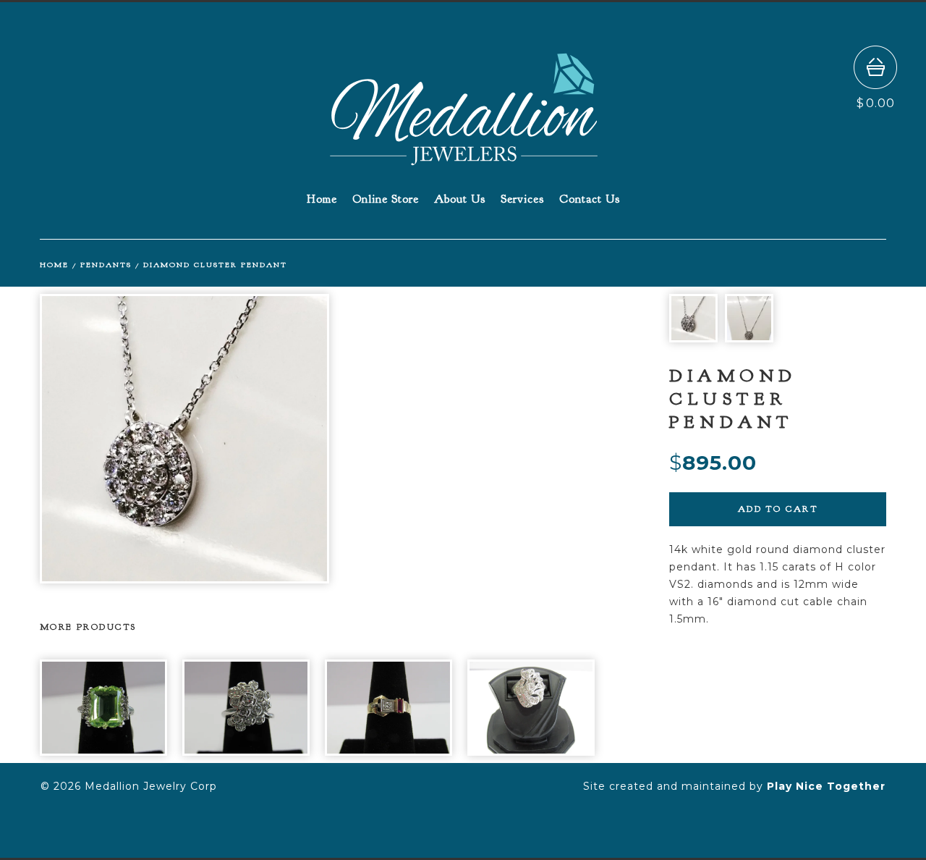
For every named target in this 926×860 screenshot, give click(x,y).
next (457, 438)
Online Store (385, 199)
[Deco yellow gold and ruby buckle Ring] (388, 707)
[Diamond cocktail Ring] (246, 707)
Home (322, 199)
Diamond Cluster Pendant (215, 264)
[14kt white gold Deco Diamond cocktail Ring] (531, 707)
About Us (459, 199)
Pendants (106, 264)
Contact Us (589, 199)
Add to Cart (777, 509)
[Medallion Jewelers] (464, 159)
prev (179, 438)
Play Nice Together (826, 786)
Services (522, 199)
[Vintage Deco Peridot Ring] (103, 707)
